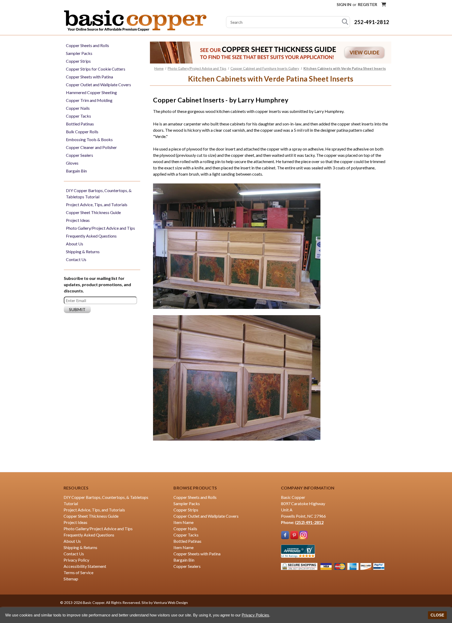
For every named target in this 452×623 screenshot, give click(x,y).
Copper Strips (78, 61)
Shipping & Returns (83, 251)
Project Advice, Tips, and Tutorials (96, 204)
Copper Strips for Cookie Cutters (95, 68)
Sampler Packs (79, 53)
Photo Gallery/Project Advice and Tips (100, 228)
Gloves (72, 162)
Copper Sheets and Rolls (87, 45)
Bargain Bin (76, 170)
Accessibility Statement (85, 566)
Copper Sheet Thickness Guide (93, 212)
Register (367, 4)
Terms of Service (78, 572)
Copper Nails (78, 108)
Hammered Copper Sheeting (91, 92)
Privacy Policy (76, 559)
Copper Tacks (78, 115)
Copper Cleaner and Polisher (91, 147)
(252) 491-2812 (309, 522)
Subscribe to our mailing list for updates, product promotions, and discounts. (97, 284)
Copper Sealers (79, 155)
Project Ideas (78, 220)
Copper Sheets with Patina (89, 76)
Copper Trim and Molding (89, 100)
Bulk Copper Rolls (82, 131)
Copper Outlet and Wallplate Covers (98, 84)
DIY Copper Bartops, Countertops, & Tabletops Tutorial (99, 193)
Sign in (344, 4)
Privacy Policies (255, 615)
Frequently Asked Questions (91, 235)
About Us (74, 243)
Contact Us (76, 259)
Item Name (183, 522)
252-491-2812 (371, 22)
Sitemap (71, 578)
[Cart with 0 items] (383, 4)
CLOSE (437, 615)
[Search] (345, 22)
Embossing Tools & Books (89, 139)
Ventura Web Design (171, 602)
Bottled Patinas (80, 123)
